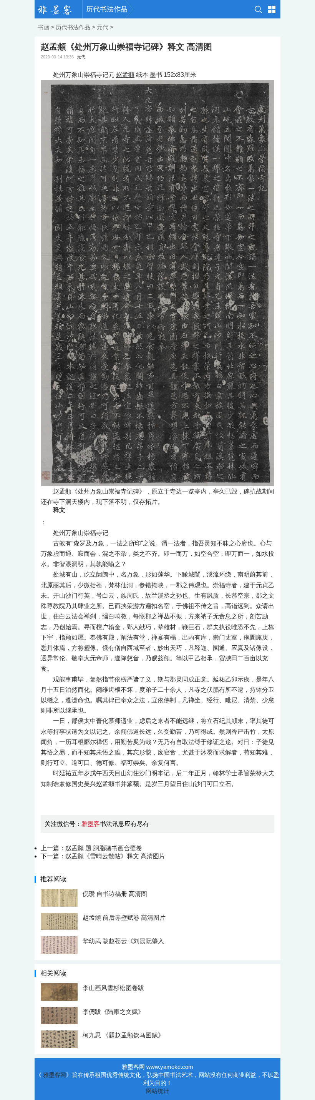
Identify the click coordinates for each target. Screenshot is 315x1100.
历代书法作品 (107, 9)
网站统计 (157, 1091)
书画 (43, 27)
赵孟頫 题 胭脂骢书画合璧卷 (103, 848)
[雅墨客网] (59, 9)
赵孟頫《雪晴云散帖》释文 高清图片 (115, 856)
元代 (102, 27)
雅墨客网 (54, 1075)
